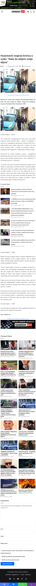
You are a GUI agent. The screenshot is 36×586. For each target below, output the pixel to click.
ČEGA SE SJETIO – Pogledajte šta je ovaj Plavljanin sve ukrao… (27, 453)
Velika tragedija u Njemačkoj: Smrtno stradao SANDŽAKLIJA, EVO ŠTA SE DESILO (9, 434)
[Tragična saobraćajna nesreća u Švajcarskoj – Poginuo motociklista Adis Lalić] (9, 383)
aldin (3, 66)
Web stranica (4, 543)
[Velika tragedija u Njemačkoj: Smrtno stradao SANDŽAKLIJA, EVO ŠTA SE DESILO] (9, 425)
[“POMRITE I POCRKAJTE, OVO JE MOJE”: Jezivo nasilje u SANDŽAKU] (9, 445)
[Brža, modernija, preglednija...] (18, 324)
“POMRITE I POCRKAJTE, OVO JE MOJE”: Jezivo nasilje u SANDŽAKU (9, 453)
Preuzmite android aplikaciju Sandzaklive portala (18, 318)
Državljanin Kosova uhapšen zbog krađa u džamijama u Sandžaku (27, 373)
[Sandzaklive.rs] (18, 11)
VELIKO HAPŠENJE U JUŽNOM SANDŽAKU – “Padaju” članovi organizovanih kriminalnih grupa (8, 413)
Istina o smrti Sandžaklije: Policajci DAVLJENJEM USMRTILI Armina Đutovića (8, 373)
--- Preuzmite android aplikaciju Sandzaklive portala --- (18, 95)
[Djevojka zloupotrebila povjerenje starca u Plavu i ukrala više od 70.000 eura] (9, 345)
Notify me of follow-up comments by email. (13, 556)
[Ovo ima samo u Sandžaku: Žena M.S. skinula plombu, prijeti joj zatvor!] (27, 425)
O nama (22, 574)
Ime (2, 529)
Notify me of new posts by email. (11, 560)
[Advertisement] (18, 33)
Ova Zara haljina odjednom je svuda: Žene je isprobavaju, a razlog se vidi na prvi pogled (23, 242)
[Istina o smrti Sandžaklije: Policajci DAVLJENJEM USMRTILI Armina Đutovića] (9, 365)
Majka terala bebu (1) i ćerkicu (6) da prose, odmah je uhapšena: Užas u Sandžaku (27, 412)
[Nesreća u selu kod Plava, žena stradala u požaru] (27, 483)
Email (2, 536)
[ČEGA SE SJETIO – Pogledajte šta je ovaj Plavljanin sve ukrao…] (27, 445)
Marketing (28, 574)
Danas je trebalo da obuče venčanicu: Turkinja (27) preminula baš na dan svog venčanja (22, 191)
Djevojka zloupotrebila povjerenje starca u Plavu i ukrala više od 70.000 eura (8, 353)
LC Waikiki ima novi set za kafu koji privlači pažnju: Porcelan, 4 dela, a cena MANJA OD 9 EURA (23, 201)
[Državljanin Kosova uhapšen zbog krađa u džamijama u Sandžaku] (27, 365)
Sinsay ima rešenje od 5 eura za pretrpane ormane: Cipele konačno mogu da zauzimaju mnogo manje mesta (23, 223)
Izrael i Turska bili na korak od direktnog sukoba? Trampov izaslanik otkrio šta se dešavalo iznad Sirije (22, 232)
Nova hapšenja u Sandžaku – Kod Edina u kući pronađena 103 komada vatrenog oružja (27, 471)
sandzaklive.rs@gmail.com (12, 574)
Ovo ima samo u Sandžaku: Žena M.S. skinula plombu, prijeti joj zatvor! (26, 433)
